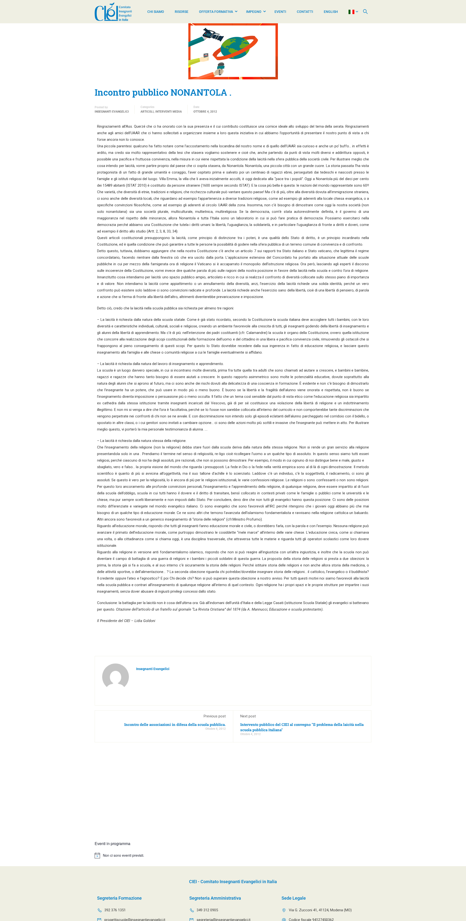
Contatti (305, 12)
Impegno (253, 12)
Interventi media (168, 111)
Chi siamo (155, 12)
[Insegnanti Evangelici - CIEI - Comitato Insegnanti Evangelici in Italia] (113, 11)
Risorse (181, 12)
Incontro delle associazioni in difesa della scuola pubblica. (175, 724)
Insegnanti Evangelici (112, 111)
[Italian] (351, 11)
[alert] (233, 855)
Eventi (280, 12)
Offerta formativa (216, 12)
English (331, 12)
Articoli (147, 111)
